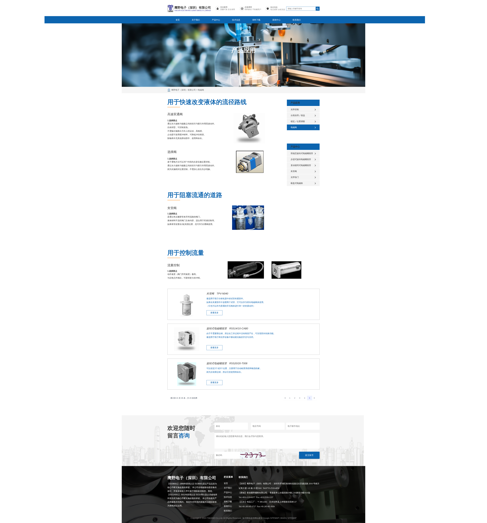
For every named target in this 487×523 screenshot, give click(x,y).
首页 (178, 20)
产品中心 (216, 20)
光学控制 (295, 109)
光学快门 (295, 177)
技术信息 (236, 20)
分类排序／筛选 (298, 115)
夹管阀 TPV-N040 (217, 293)
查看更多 (214, 313)
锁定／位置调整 (298, 121)
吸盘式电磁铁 (297, 183)
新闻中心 (276, 20)
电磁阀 (294, 127)
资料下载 (256, 20)
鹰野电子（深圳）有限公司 (183, 90)
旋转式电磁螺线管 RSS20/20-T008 (226, 363)
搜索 (317, 9)
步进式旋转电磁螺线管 (301, 159)
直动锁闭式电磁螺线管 (301, 165)
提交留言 (309, 455)
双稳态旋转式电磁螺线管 (302, 153)
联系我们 (297, 20)
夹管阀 (294, 171)
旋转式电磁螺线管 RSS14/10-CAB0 (227, 328)
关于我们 (196, 20)
